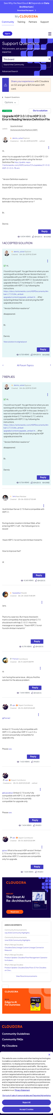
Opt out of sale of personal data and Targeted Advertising (26, 1095)
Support (44, 21)
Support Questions (12, 97)
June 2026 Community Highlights (17, 940)
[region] (26, 1083)
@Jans (4, 850)
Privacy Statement (22, 1090)
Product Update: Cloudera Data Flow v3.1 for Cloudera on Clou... (25, 969)
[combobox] (26, 64)
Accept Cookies (27, 1109)
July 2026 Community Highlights (17, 933)
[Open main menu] (50, 33)
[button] (48, 146)
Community (8, 21)
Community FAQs (12, 1039)
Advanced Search (10, 71)
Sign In (7, 34)
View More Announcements (26, 976)
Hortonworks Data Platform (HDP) (23, 130)
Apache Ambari (16, 126)
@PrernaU (6, 718)
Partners (33, 21)
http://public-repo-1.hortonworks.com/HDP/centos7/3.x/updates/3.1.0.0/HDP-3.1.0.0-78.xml (26, 165)
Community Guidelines (16, 1033)
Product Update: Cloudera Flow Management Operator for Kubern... (26, 959)
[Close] (49, 1055)
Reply (44, 231)
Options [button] (9, 102)
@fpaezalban (7, 793)
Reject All (26, 1102)
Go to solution (40, 110)
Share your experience (22, 81)
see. (10, 749)
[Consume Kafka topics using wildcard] (50, 365)
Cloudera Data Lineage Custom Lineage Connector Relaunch (24, 949)
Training (21, 21)
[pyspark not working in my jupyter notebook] (2, 365)
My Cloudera (9, 1045)
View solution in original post (15, 342)
